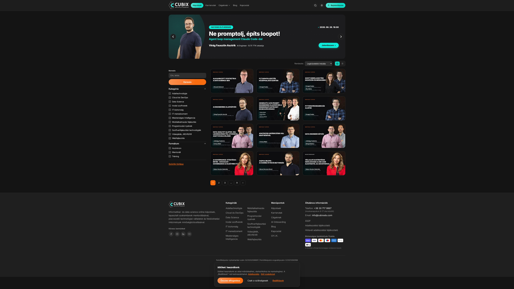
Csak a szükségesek (257, 280)
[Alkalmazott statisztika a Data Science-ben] (232, 81)
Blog (273, 226)
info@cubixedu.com (322, 215)
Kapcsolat (276, 231)
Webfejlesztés (254, 239)
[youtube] (189, 234)
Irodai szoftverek (234, 222)
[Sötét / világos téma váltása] (321, 5)
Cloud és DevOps (234, 212)
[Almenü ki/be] (229, 5)
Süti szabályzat (268, 274)
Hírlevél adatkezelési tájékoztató (321, 230)
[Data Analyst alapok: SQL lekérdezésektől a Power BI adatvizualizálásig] (232, 136)
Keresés (172, 71)
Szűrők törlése (176, 164)
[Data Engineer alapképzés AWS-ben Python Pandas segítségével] (324, 136)
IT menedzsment (234, 231)
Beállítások (278, 280)
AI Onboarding (278, 222)
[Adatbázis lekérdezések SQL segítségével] (278, 136)
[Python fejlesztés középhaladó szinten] (278, 81)
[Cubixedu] (179, 5)
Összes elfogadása (230, 280)
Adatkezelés (253, 274)
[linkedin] (183, 234)
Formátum (174, 143)
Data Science (232, 217)
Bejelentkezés (337, 5)
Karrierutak (276, 212)
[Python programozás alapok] (324, 108)
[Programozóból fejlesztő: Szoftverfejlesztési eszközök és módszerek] (324, 81)
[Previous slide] (173, 36)
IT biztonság (232, 226)
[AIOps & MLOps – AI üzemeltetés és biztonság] (278, 163)
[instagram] (177, 234)
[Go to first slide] (341, 36)
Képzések (197, 5)
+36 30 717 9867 (322, 208)
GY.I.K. (274, 235)
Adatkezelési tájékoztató (317, 225)
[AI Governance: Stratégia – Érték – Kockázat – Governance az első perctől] (232, 163)
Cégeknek (276, 217)
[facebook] (171, 234)
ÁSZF (308, 221)
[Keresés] (315, 5)
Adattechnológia (234, 208)
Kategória (174, 89)
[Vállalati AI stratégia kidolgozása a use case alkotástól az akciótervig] (324, 163)
